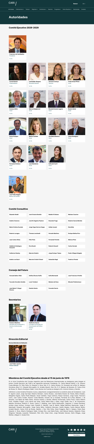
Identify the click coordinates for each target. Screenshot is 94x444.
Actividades (11, 9)
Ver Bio (10, 58)
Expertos (50, 9)
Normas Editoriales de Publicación (18, 342)
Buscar (75, 3)
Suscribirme (76, 435)
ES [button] (83, 3)
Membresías (76, 9)
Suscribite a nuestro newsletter (76, 432)
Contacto (83, 9)
